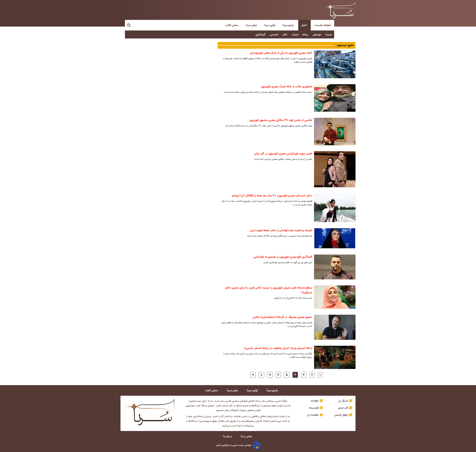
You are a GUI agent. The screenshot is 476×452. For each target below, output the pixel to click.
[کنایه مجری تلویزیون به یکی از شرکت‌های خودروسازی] (335, 64)
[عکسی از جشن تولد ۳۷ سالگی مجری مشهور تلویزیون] (335, 131)
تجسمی (274, 35)
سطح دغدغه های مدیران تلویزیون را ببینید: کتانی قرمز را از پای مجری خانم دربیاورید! (268, 290)
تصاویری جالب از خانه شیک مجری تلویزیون (286, 86)
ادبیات (295, 35)
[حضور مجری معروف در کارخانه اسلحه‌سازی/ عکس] (335, 327)
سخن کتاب (232, 25)
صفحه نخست (322, 25)
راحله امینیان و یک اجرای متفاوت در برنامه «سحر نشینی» (278, 348)
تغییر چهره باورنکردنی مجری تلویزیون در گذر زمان (283, 153)
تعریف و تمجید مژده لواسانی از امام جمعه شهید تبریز (281, 230)
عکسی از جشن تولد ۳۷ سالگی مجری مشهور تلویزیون (280, 120)
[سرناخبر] (340, 10)
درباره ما (228, 436)
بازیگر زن (343, 401)
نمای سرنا (252, 25)
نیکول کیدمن (341, 415)
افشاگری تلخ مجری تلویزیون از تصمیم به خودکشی (282, 257)
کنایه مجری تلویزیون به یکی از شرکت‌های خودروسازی (281, 53)
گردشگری (260, 35)
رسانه (305, 35)
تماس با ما (247, 436)
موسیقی (317, 35)
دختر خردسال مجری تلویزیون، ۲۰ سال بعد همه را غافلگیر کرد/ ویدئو (272, 195)
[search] (129, 25)
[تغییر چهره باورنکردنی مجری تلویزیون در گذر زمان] (335, 169)
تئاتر (285, 35)
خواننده (315, 401)
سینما (329, 35)
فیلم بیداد (314, 408)
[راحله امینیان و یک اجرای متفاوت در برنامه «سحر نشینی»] (335, 357)
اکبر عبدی (343, 408)
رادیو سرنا (289, 25)
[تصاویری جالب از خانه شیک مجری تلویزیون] (335, 98)
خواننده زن (313, 415)
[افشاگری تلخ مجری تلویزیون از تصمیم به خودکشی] (335, 267)
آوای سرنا (270, 25)
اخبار (304, 25)
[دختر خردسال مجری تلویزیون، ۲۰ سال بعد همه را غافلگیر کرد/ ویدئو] (335, 207)
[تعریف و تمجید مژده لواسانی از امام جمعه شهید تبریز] (335, 238)
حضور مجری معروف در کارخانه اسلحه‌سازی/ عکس (282, 317)
